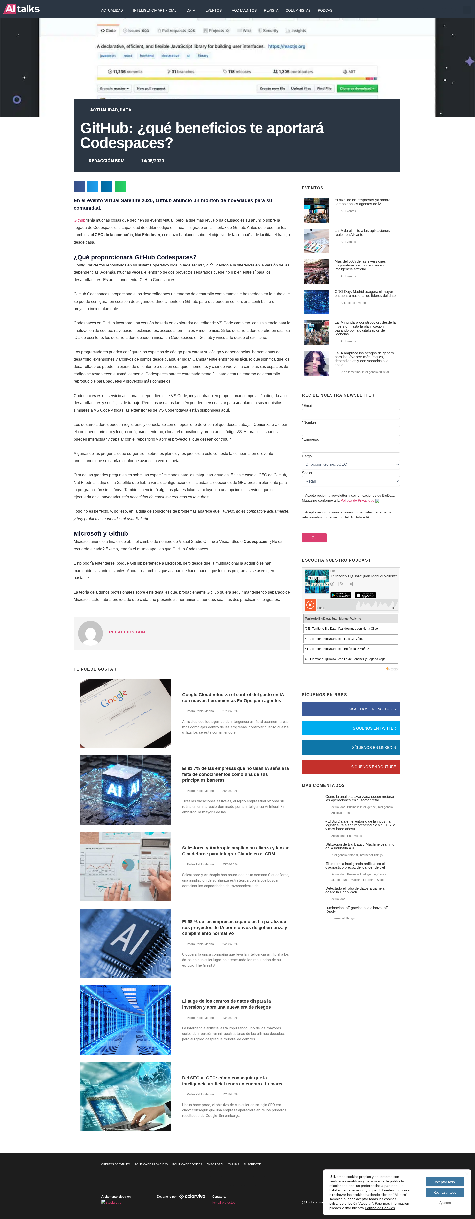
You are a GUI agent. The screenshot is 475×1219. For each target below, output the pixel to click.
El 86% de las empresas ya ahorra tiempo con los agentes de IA (362, 202)
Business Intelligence (361, 807)
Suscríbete (252, 1164)
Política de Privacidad (357, 500)
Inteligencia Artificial (154, 10)
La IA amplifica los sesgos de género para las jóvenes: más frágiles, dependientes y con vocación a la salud (364, 359)
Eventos (213, 10)
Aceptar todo (445, 1182)
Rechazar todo (444, 1192)
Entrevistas (354, 836)
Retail (347, 813)
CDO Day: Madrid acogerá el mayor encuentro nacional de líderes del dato (365, 293)
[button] (467, 10)
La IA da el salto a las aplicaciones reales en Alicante (362, 232)
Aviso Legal (215, 1164)
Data (191, 10)
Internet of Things (371, 855)
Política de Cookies (187, 1164)
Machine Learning (363, 880)
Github (79, 220)
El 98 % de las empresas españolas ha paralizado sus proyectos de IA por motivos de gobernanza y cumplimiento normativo (234, 927)
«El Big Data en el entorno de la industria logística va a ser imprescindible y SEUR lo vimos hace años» (360, 825)
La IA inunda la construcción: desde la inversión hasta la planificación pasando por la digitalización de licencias (365, 328)
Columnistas (298, 10)
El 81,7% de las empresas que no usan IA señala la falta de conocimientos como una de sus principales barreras (235, 774)
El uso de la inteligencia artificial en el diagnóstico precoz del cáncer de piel (355, 865)
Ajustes (445, 1203)
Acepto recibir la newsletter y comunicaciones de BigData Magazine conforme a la (348, 497)
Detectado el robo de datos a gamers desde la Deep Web (355, 890)
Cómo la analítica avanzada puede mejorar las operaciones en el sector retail (359, 798)
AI (342, 211)
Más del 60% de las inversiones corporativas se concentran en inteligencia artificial (360, 265)
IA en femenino (351, 372)
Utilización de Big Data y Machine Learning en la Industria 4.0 (359, 846)
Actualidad (112, 10)
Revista (271, 10)
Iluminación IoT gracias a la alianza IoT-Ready (357, 909)
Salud (381, 880)
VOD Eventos (244, 10)
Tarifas (233, 1164)
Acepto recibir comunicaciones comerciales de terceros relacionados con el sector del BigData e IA (346, 514)
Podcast (326, 10)
